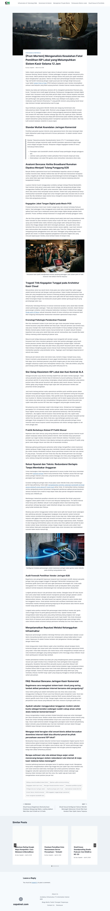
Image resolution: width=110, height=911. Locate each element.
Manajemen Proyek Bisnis (61, 3)
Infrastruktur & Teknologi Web (27, 3)
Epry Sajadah (30, 67)
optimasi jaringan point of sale (55, 789)
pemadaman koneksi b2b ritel (73, 789)
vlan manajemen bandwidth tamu (35, 795)
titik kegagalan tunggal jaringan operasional (57, 792)
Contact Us (50, 905)
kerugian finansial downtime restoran (54, 785)
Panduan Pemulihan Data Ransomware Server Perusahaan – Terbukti (54, 849)
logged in (35, 882)
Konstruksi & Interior (45, 3)
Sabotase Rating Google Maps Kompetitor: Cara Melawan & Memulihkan (24, 849)
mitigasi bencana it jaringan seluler (35, 789)
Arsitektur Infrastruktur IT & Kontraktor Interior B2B (54, 898)
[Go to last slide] (15, 845)
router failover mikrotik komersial (35, 792)
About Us (55, 894)
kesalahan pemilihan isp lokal (73, 785)
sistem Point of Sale (40, 83)
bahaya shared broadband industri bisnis (37, 782)
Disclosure (59, 905)
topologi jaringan (38, 473)
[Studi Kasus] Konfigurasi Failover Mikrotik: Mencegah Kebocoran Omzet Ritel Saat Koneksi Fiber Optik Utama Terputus (73, 807)
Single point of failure (32, 312)
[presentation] (26, 834)
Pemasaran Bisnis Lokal (79, 3)
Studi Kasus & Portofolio (96, 3)
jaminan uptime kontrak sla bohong (59, 782)
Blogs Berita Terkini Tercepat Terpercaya (55, 902)
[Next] (95, 845)
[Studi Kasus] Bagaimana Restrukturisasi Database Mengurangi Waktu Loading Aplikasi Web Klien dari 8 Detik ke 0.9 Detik (38, 807)
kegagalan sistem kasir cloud (34, 785)
